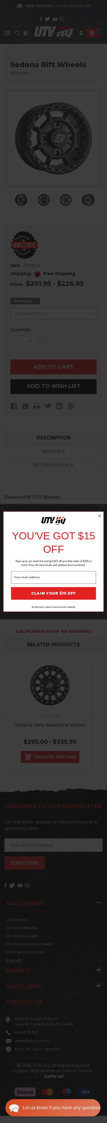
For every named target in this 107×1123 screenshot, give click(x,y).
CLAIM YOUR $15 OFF (53, 593)
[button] (52, 1107)
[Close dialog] (100, 516)
